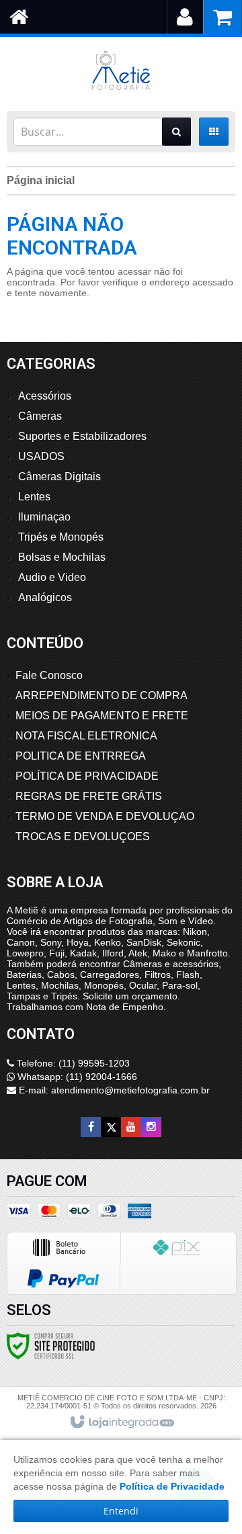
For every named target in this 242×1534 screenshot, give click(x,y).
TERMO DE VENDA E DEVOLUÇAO (104, 816)
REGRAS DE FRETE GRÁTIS (88, 796)
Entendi (121, 1510)
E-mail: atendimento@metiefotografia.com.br (113, 1090)
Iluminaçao (44, 517)
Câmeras (40, 416)
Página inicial (41, 180)
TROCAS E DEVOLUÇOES (82, 836)
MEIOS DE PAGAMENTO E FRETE (101, 715)
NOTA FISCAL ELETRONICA (86, 735)
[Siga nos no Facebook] (91, 1127)
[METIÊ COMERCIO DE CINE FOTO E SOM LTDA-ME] (121, 70)
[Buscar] (176, 132)
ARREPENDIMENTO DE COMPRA (101, 695)
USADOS (41, 456)
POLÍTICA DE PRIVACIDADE (87, 776)
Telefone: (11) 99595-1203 (72, 1063)
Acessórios (44, 396)
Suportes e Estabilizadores (82, 436)
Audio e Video (52, 577)
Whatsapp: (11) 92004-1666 (76, 1076)
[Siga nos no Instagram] (151, 1127)
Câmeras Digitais (59, 476)
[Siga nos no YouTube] (131, 1127)
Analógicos (45, 597)
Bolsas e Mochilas (62, 557)
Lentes (34, 496)
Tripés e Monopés (61, 537)
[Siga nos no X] (111, 1127)
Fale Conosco (49, 675)
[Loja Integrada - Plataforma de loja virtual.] (121, 1422)
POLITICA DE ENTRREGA (80, 756)
